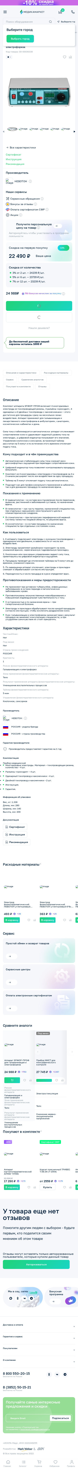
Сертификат (13, 154)
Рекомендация (15, 164)
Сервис (10, 379)
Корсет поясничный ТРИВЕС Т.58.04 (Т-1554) (55, 1170)
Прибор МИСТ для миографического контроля (46, 1062)
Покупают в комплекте (18, 386)
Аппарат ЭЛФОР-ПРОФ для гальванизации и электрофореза (16, 1062)
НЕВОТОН (21, 181)
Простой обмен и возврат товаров (27, 943)
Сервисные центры (18, 969)
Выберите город (68, 22)
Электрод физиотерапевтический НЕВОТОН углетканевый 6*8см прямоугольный (56, 905)
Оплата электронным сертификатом (29, 995)
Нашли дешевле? (39, 328)
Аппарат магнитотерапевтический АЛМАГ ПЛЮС (18, 1171)
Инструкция (13, 159)
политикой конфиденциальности (35, 1429)
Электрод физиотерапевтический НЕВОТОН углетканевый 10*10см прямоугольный (17, 905)
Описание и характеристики (21, 372)
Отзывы (42, 386)
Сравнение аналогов (32, 379)
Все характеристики (23, 147)
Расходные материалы (56, 372)
